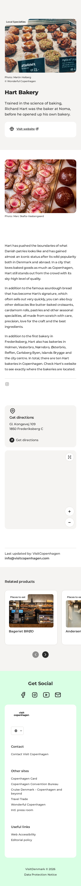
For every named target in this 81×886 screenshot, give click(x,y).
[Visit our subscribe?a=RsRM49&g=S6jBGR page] (57, 694)
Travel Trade (19, 799)
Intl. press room (22, 810)
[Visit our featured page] (46, 694)
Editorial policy (21, 840)
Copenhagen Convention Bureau (34, 784)
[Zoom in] (69, 511)
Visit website (26, 129)
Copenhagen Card (24, 778)
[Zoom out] (69, 522)
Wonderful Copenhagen (28, 804)
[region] (40, 489)
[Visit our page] (34, 694)
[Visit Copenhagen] (21, 714)
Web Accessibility (23, 834)
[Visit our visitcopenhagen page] (23, 694)
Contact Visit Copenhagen (30, 754)
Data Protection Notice (40, 874)
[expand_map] (69, 457)
